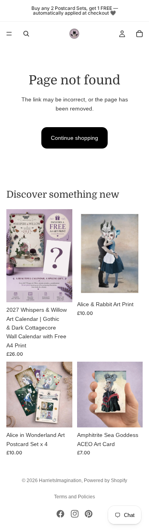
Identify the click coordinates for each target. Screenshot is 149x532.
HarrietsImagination (60, 480)
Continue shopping (74, 138)
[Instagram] (74, 514)
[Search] (26, 33)
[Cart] (139, 33)
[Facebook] (60, 514)
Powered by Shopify (105, 480)
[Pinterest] (88, 514)
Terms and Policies (74, 497)
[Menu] (9, 34)
